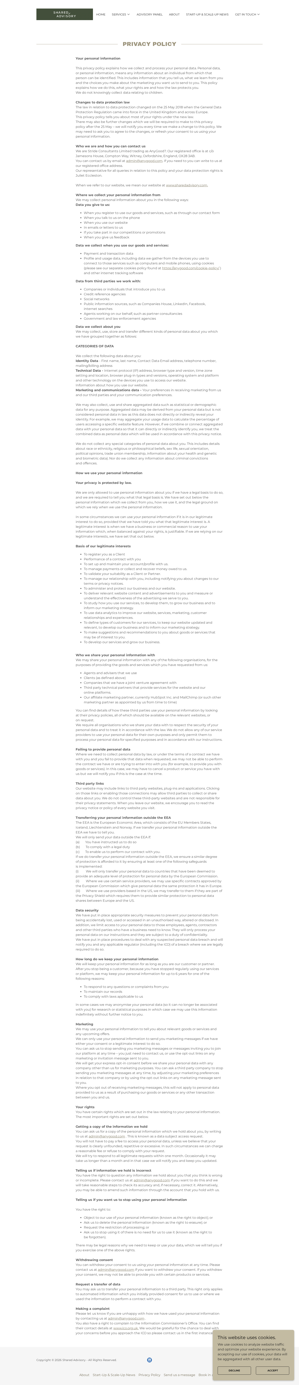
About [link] (174, 14)
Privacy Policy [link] (149, 1375)
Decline (234, 1370)
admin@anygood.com (144, 161)
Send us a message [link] (179, 1375)
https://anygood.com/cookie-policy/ (190, 268)
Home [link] (100, 14)
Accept (272, 1370)
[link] (64, 14)
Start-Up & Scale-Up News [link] (207, 14)
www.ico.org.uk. (126, 1328)
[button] (121, 14)
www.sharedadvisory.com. (187, 185)
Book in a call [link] (209, 1375)
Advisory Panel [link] (150, 14)
